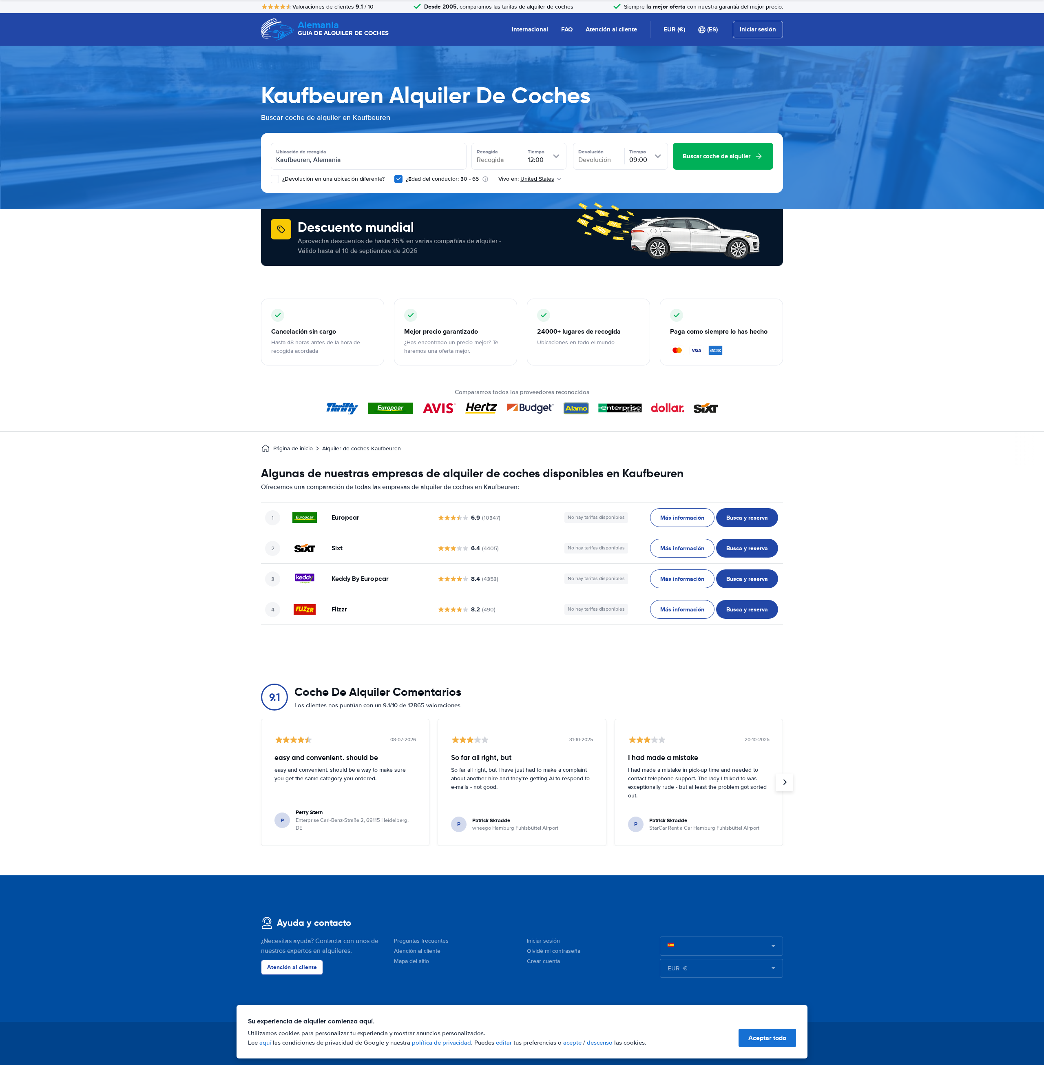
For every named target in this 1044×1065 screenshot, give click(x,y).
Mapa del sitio (411, 961)
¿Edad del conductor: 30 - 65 (442, 178)
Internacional (530, 29)
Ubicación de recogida (301, 151)
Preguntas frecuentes (421, 940)
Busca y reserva (747, 518)
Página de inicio (293, 448)
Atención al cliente (611, 29)
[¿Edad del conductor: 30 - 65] (398, 179)
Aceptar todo (767, 1038)
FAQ (567, 29)
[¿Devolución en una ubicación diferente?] (275, 179)
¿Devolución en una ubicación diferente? (332, 178)
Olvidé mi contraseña (553, 951)
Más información (682, 518)
